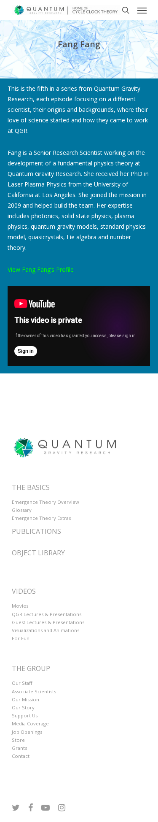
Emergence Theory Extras (41, 518)
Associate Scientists (34, 691)
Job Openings (27, 732)
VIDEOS (24, 591)
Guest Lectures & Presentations (48, 622)
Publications (36, 531)
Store (18, 740)
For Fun (20, 638)
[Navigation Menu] (142, 10)
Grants (19, 748)
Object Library (38, 552)
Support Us (24, 715)
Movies (20, 605)
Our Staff (22, 683)
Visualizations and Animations (45, 630)
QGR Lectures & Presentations (46, 614)
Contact (20, 756)
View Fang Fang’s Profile (41, 269)
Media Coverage (30, 723)
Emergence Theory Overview (45, 502)
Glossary (22, 510)
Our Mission (25, 699)
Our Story (23, 707)
